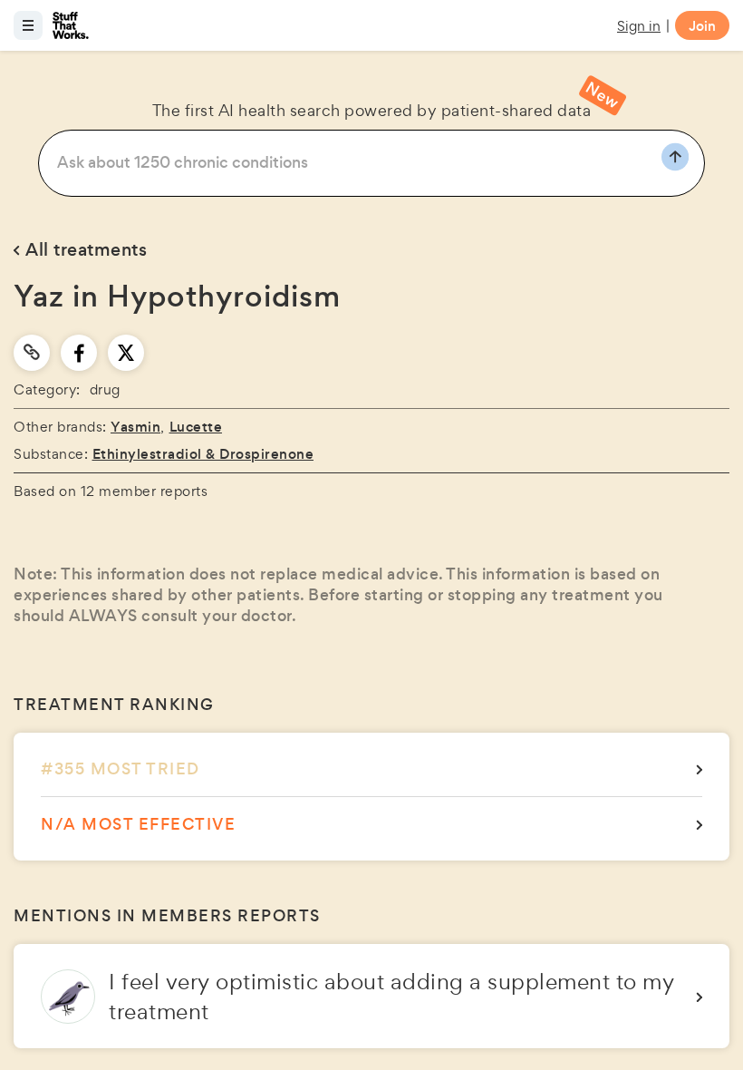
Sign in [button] (639, 25)
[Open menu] (28, 25)
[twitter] (126, 353)
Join (702, 25)
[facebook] (79, 353)
